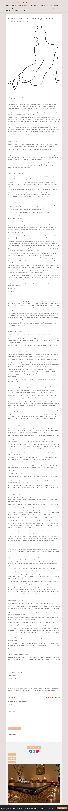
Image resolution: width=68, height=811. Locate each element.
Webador (58, 804)
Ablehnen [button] (51, 808)
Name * (10, 704)
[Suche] (24, 10)
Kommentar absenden (14, 729)
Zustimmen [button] (61, 808)
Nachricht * (11, 718)
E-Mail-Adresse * (12, 711)
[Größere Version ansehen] (34, 783)
